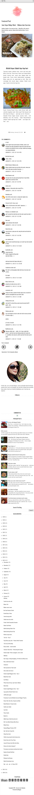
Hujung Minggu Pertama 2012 (10, 728)
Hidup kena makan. (12, 463)
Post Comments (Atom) (13, 352)
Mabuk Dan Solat (7, 676)
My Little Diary (9, 156)
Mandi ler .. (6, 716)
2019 (4, 538)
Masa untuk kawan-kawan (9, 661)
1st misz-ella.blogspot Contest (14, 422)
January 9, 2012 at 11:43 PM (13, 235)
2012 (4, 560)
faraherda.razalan (9, 267)
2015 (4, 551)
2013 (4, 557)
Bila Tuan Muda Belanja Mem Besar (11, 722)
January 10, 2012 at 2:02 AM (13, 286)
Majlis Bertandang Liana (9, 761)
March (5, 590)
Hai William (6, 679)
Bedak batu (6, 755)
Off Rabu (5, 598)
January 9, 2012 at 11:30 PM (13, 225)
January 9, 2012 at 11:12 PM (13, 208)
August (5, 574)
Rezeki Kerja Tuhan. (8, 613)
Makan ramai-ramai (8, 607)
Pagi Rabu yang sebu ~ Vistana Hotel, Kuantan (13, 640)
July (4, 577)
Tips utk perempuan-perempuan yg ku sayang (17, 498)
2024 (4, 523)
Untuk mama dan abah (8, 619)
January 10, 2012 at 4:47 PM (13, 325)
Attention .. (6, 655)
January (5, 596)
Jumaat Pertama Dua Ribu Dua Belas (11, 743)
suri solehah (8, 239)
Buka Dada (6, 685)
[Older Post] (30, 348)
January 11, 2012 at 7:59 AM (13, 339)
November (6, 565)
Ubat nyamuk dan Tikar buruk (10, 667)
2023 (4, 526)
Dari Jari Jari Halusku (20, 788)
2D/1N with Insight (7, 695)
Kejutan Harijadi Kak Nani (9, 752)
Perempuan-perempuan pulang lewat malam (13, 749)
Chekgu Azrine (9, 301)
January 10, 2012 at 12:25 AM (14, 263)
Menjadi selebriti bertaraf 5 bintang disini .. (17, 454)
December (6, 562)
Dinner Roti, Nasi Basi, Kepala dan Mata (12, 701)
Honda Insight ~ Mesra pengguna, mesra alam (13, 652)
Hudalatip (8, 194)
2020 (4, 535)
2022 (4, 529)
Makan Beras (6, 725)
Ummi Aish (8, 229)
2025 (4, 520)
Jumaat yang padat (8, 616)
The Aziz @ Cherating (8, 643)
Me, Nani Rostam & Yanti (9, 610)
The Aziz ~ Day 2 (7, 637)
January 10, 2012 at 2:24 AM (13, 297)
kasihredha (8, 250)
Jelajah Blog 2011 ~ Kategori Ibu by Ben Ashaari (18, 437)
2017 (4, 545)
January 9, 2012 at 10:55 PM (13, 161)
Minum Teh (6, 604)
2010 (4, 772)
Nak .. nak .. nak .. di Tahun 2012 (10, 764)
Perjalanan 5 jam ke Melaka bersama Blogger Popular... (15, 698)
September (6, 571)
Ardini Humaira (9, 175)
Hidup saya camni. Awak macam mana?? (16, 481)
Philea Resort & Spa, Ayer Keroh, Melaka (12, 682)
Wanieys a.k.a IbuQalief (11, 212)
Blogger (19, 789)
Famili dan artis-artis (8, 601)
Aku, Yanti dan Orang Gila (9, 731)
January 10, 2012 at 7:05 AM (13, 307)
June (5, 581)
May (4, 584)
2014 (4, 554)
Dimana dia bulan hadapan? (10, 746)
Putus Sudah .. (7, 713)
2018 (4, 541)
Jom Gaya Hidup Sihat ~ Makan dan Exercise (16, 25)
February (5, 593)
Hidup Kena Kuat (7, 734)
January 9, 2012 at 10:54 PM (13, 152)
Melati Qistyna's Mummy (11, 165)
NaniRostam (8, 329)
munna (7, 186)
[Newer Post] (4, 348)
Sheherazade (8, 311)
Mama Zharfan (9, 281)
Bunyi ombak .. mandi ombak (10, 646)
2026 (4, 517)
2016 (4, 548)
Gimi (6, 220)
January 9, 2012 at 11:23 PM (13, 216)
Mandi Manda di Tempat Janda (10, 704)
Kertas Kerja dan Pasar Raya (10, 740)
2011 (4, 769)
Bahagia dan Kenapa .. (8, 758)
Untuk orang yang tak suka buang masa (12, 737)
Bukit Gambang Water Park (9, 628)
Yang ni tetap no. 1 (12, 446)
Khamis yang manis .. (8, 634)
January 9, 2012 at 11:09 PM (13, 190)
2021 (4, 532)
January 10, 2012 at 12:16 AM (14, 246)
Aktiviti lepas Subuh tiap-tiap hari (11, 719)
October (5, 568)
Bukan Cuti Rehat (7, 625)
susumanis (8, 290)
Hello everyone (4, 431)
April (5, 587)
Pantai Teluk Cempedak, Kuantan (11, 622)
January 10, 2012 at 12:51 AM (14, 278)
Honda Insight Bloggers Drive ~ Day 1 (11, 688)
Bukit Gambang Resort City (9, 631)
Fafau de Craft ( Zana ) (11, 203)
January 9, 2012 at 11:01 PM (13, 171)
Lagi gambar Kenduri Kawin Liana (11, 692)
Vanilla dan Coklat (7, 707)
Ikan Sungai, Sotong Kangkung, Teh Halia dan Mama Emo (16, 658)
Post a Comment (5, 343)
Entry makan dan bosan (8, 670)
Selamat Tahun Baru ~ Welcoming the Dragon (13, 649)
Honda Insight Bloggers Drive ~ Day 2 (11, 673)
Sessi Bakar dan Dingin (13, 489)
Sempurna (6, 664)
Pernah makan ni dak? (13, 472)
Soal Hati (5, 710)
